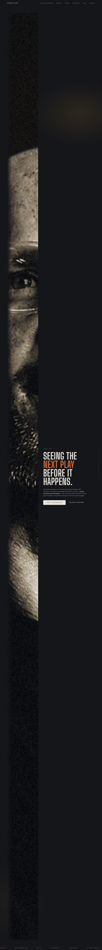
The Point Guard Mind (46, 3)
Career (67, 3)
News (84, 3)
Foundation (76, 3)
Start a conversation (54, 502)
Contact (92, 3)
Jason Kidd (12, 3)
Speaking (59, 3)
